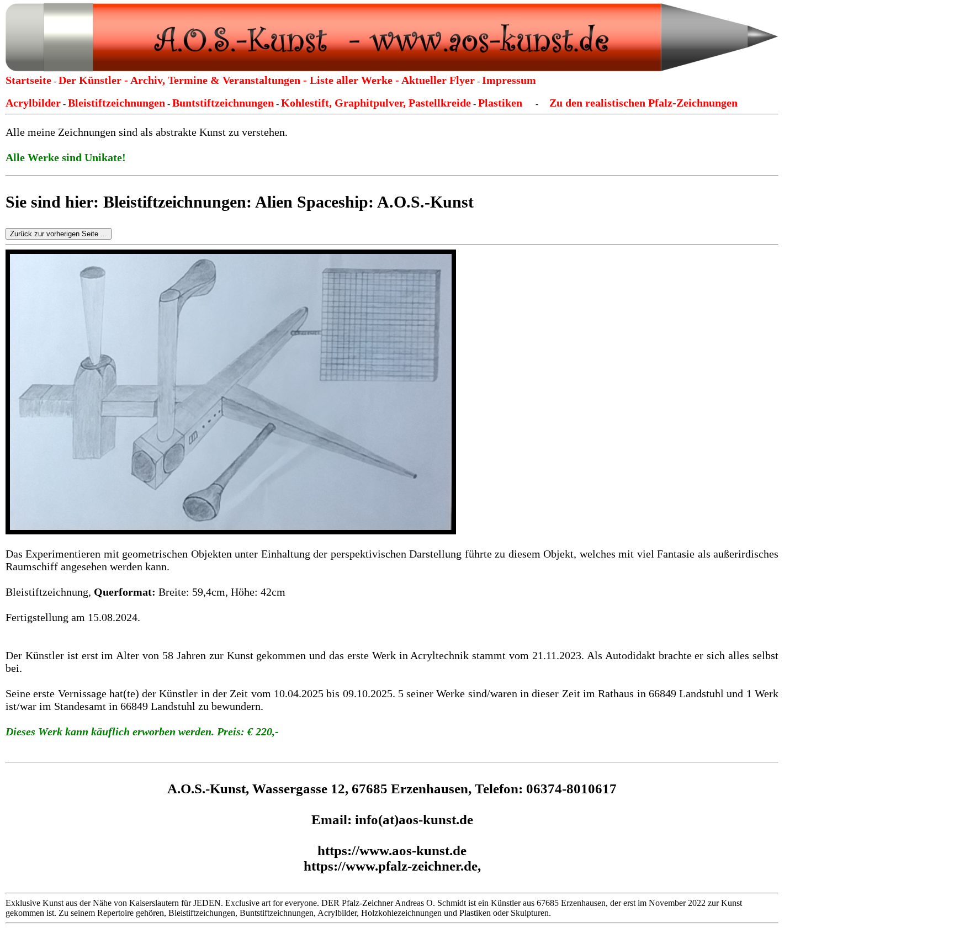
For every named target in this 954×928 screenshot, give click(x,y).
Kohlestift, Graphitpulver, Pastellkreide (376, 103)
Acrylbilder (33, 103)
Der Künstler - (94, 80)
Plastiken (500, 103)
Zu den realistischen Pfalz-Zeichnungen (643, 103)
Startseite (28, 80)
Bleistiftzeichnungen (116, 103)
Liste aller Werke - (355, 80)
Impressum (509, 80)
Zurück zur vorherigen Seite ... (58, 234)
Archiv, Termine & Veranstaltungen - (220, 80)
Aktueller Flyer (438, 80)
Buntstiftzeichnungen (223, 103)
